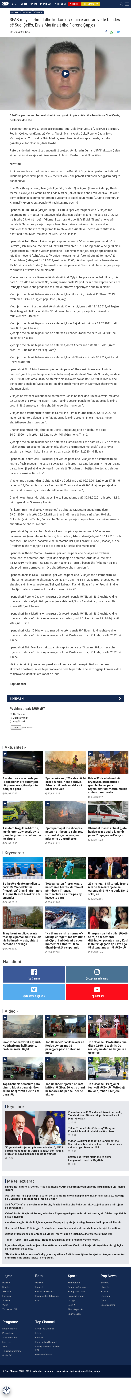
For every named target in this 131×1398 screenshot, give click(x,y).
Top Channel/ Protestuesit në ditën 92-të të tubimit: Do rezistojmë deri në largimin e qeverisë (107, 1047)
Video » (12, 1011)
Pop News (45, 4)
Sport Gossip (74, 1314)
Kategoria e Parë (76, 1291)
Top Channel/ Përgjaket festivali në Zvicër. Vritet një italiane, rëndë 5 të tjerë (106, 1087)
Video (24, 4)
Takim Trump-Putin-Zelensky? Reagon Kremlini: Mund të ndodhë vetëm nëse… (92, 1132)
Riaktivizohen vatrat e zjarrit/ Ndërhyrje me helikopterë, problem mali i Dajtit (22, 1045)
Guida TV (7, 1355)
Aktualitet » (15, 747)
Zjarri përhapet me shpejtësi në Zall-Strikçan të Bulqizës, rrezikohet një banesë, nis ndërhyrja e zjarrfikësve (64, 835)
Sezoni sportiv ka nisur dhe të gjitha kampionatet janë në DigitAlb (90, 1160)
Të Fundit (38, 12)
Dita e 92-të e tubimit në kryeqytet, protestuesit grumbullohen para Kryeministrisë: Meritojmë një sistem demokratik (107, 787)
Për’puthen (8, 1333)
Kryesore (27, 12)
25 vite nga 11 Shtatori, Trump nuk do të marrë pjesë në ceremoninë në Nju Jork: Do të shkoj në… (108, 891)
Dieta (103, 1300)
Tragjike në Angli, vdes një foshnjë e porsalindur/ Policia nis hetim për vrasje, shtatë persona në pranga (22, 941)
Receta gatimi (108, 1305)
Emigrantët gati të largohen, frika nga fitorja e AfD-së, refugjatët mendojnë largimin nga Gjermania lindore (65, 1188)
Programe (60, 4)
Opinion (39, 1282)
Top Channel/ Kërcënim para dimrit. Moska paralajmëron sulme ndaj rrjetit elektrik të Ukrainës (21, 1089)
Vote (16, 727)
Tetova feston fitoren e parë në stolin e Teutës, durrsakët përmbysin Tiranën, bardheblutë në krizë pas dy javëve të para (64, 893)
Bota (39, 1276)
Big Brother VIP (10, 1328)
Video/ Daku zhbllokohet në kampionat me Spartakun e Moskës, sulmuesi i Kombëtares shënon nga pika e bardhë (95, 1146)
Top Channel (34, 978)
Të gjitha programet (12, 1351)
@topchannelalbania (97, 978)
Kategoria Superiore (78, 1287)
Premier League (76, 1296)
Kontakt (39, 1337)
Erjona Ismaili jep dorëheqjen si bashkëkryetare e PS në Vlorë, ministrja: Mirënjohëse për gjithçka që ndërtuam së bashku (64, 1247)
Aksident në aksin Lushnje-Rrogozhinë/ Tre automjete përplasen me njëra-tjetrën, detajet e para (21, 786)
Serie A (71, 1305)
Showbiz (105, 1282)
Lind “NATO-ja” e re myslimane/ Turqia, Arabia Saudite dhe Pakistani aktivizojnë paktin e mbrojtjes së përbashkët (64, 1206)
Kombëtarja (74, 1282)
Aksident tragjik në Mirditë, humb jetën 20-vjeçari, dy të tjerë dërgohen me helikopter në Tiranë (22, 835)
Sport (33, 4)
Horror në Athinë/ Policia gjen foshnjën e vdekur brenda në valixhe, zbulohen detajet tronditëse (63, 1228)
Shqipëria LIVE (9, 1337)
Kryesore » (14, 852)
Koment (39, 1287)
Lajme (14, 4)
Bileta (38, 1333)
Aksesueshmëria (43, 1354)
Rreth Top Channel (44, 1328)
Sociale (6, 1300)
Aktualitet (16, 12)
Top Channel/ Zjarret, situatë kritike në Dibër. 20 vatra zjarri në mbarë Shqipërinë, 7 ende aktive (65, 1089)
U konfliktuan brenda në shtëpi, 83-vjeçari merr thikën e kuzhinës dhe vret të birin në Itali (58, 1233)
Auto (37, 1300)
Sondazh (17, 698)
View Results (28, 727)
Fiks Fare (6, 1342)
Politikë (6, 1282)
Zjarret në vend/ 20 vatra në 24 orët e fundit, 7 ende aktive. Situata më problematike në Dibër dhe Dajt (65, 786)
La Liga (71, 1300)
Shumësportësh (76, 1309)
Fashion (104, 1291)
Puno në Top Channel (46, 1342)
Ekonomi (6, 1296)
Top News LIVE (91, 4)
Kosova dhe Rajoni (44, 1291)
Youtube (74, 4)
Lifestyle (105, 1287)
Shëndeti (105, 1296)
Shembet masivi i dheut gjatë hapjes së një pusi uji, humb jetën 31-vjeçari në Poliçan (107, 833)
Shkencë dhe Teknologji (47, 1296)
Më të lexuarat (20, 1181)
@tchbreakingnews (34, 996)
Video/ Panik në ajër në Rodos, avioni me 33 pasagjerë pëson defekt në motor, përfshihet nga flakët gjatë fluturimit (65, 1215)
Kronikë (6, 1287)
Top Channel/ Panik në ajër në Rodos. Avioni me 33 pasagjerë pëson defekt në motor (64, 1047)
